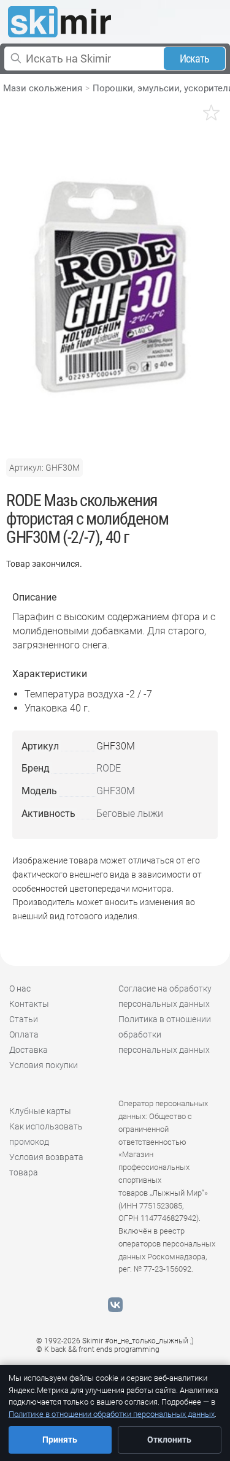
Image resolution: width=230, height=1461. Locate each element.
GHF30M (115, 791)
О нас (20, 988)
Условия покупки (43, 1065)
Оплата (24, 1034)
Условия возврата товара (46, 1164)
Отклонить (169, 1439)
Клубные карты (40, 1111)
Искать (195, 58)
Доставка (28, 1050)
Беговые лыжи (129, 813)
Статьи (23, 1019)
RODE (108, 768)
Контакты (29, 1004)
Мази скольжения (42, 88)
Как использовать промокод (46, 1134)
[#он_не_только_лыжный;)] (60, 21)
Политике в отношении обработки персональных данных (112, 1414)
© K (97, 1349)
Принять (59, 1439)
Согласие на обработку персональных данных (165, 996)
